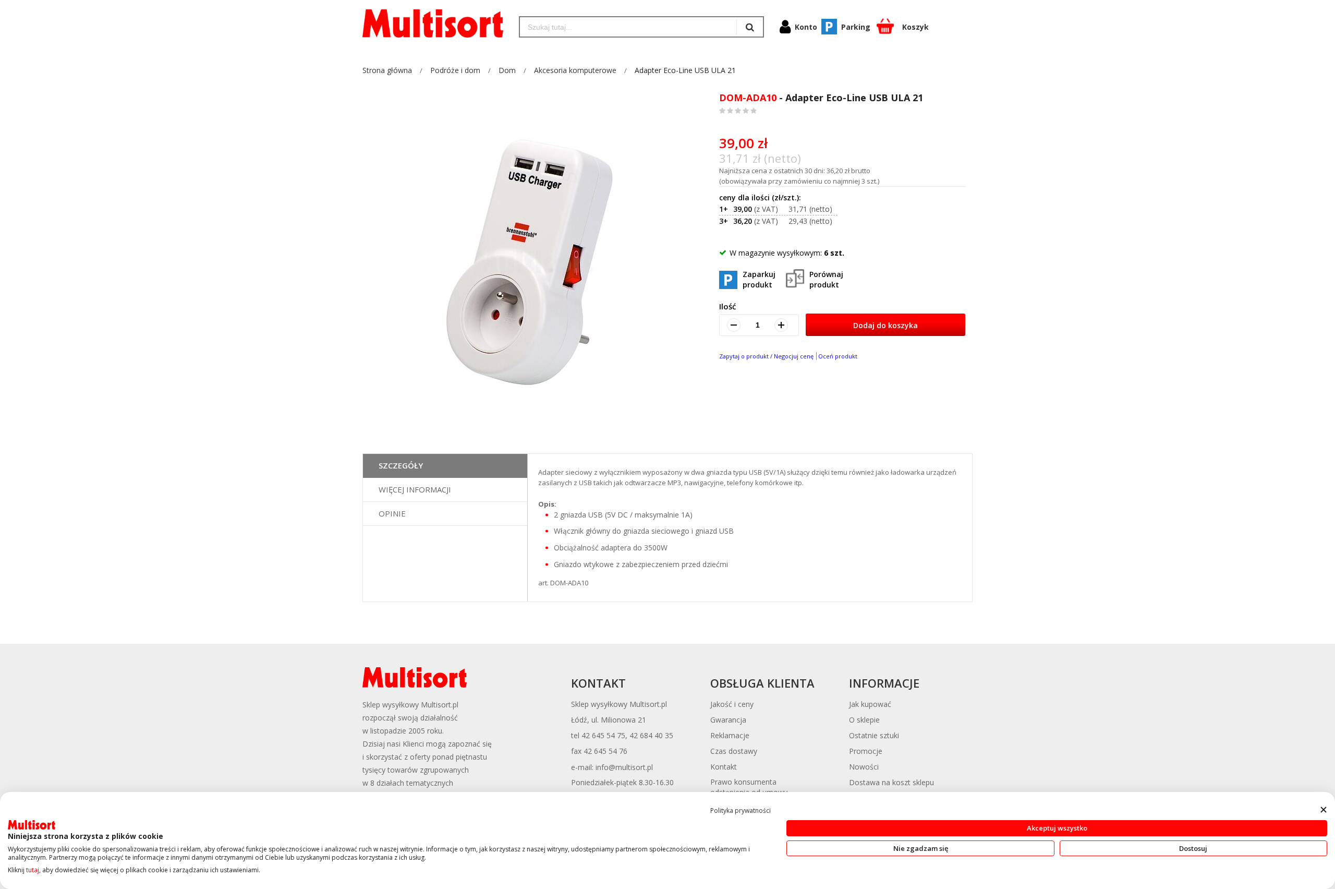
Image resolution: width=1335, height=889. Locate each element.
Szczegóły (401, 465)
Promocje (865, 751)
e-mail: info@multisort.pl (612, 767)
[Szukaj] (749, 27)
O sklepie (864, 720)
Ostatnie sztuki (874, 735)
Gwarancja (728, 720)
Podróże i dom (455, 70)
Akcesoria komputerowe (575, 70)
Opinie (392, 513)
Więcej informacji (415, 489)
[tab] (445, 466)
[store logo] (432, 23)
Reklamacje (729, 735)
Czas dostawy (733, 751)
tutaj (32, 870)
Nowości (864, 767)
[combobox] (628, 27)
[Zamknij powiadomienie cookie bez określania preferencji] (1323, 810)
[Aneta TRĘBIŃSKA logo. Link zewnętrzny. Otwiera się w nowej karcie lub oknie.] (31, 825)
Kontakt (723, 767)
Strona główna (387, 70)
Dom (507, 70)
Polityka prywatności (740, 810)
